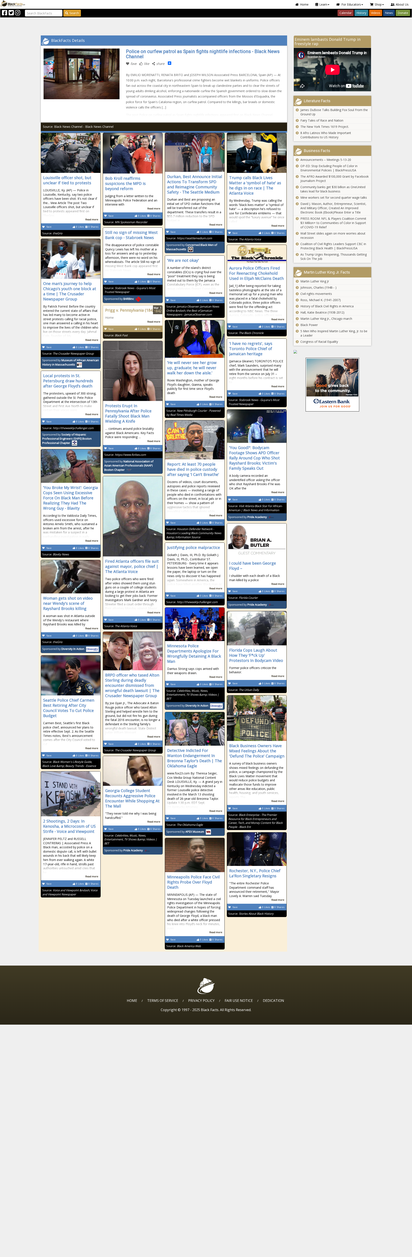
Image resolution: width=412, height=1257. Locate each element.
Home (304, 4)
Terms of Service (162, 1000)
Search (74, 13)
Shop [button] (378, 4)
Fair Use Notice (239, 1000)
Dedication (273, 1000)
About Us (402, 4)
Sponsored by (119, 299)
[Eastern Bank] (332, 384)
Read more (91, 219)
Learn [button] (323, 4)
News (389, 13)
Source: (52, 233)
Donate (403, 13)
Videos (375, 13)
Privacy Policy (201, 1000)
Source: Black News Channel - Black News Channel (78, 127)
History (361, 13)
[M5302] (332, 351)
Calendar (345, 13)
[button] (21, 1252)
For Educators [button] (351, 4)
